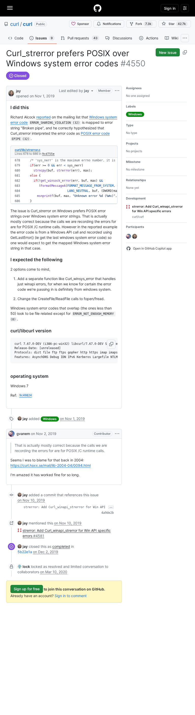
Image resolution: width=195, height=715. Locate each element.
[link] (23, 418)
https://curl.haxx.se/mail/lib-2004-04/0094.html (50, 465)
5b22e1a (25, 552)
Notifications (112, 24)
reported (43, 117)
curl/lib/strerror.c (27, 150)
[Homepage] (97, 8)
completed (61, 546)
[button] (111, 344)
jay (18, 91)
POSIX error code (95, 133)
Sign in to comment (71, 596)
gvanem (23, 433)
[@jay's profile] (11, 93)
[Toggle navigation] (10, 8)
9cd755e (48, 154)
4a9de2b (107, 513)
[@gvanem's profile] (11, 434)
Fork (143, 24)
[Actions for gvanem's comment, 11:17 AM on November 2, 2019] (117, 433)
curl (14, 24)
